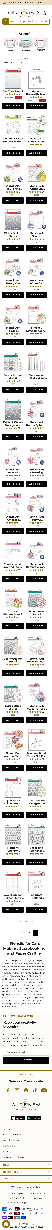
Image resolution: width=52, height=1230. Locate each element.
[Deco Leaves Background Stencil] (36, 787)
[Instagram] (17, 1092)
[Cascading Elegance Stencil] (36, 834)
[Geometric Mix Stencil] (13, 645)
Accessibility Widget (17, 1203)
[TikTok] (35, 1092)
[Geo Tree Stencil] (13, 78)
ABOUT (7, 1179)
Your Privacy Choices (17, 1198)
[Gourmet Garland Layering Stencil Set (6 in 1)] (36, 881)
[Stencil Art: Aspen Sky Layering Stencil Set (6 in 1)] (36, 172)
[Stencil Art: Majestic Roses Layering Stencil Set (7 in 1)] (36, 692)
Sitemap (37, 1198)
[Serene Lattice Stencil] (13, 361)
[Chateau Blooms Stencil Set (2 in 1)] (13, 598)
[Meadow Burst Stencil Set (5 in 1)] (36, 740)
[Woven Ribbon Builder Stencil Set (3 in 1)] (13, 881)
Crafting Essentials (13, 1134)
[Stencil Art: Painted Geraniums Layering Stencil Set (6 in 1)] (13, 456)
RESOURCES (10, 1172)
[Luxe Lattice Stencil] (13, 692)
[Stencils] (11, 51)
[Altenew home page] (25, 13)
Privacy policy (18, 1193)
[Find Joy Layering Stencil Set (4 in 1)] (36, 314)
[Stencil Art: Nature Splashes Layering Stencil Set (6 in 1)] (36, 409)
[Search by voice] (46, 21)
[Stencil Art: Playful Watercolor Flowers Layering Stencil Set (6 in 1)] (36, 503)
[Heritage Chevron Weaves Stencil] (13, 834)
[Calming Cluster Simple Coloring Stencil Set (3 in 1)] (13, 125)
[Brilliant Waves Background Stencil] (13, 409)
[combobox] (26, 21)
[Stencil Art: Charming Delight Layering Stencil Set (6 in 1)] (36, 456)
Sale (5, 1151)
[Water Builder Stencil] (13, 220)
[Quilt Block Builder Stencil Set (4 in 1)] (13, 787)
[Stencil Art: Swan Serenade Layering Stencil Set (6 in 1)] (36, 645)
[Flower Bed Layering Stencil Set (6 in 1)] (13, 740)
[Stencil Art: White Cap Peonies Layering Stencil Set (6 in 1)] (36, 267)
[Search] (6, 21)
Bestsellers (9, 1146)
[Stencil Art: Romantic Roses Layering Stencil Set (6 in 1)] (36, 550)
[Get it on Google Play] (34, 1118)
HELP (6, 1165)
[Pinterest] (26, 1092)
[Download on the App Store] (18, 1118)
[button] (6, 1224)
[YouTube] (44, 1092)
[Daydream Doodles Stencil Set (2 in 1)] (36, 125)
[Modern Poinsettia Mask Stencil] (36, 78)
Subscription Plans (13, 1157)
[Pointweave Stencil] (36, 598)
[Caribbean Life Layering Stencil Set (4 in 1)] (13, 550)
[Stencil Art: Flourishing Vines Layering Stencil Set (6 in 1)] (13, 172)
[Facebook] (8, 1092)
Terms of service (37, 1193)
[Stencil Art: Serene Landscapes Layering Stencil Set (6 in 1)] (36, 220)
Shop (6, 1129)
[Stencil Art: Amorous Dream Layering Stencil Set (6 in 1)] (13, 503)
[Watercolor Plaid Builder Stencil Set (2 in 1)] (36, 361)
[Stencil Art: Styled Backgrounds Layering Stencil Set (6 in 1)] (13, 314)
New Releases (11, 1140)
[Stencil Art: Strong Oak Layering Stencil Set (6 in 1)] (13, 267)
